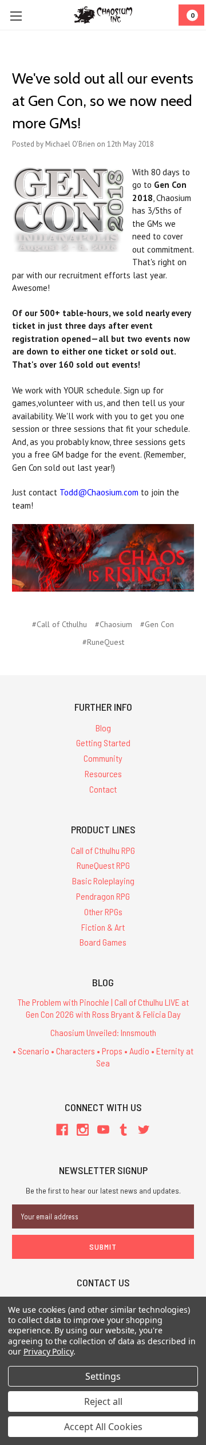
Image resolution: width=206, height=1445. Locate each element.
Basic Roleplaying (103, 880)
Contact (103, 788)
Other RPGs (103, 911)
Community (103, 758)
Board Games (103, 941)
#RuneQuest (103, 642)
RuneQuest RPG (103, 865)
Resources (103, 773)
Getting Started (103, 742)
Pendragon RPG (103, 896)
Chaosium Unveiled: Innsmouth (103, 1032)
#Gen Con (157, 624)
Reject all (103, 1401)
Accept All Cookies (103, 1426)
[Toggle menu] (15, 16)
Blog (103, 727)
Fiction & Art (103, 927)
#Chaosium (113, 624)
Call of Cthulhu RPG (103, 850)
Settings (103, 1376)
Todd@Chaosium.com (99, 492)
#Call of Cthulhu (59, 624)
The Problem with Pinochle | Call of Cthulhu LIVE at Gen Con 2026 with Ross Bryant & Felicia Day (103, 1008)
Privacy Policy (48, 1351)
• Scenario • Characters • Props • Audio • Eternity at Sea (103, 1056)
